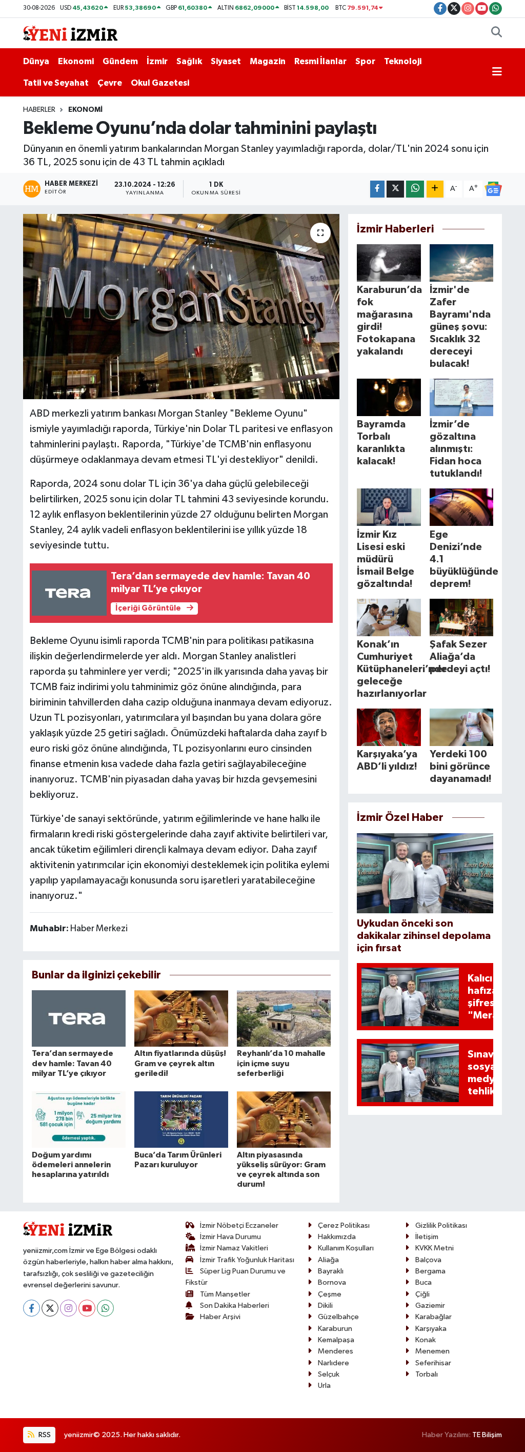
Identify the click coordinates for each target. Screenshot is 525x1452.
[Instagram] (68, 1308)
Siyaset (226, 61)
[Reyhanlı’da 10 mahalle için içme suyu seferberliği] (284, 1018)
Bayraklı (331, 1271)
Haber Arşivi (220, 1317)
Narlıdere (333, 1363)
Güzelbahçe (338, 1317)
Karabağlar (433, 1317)
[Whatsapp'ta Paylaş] (415, 189)
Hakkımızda (337, 1237)
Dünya (36, 61)
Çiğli (422, 1294)
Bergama (430, 1271)
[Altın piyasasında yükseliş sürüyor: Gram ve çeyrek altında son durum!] (284, 1119)
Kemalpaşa (336, 1340)
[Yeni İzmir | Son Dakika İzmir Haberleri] (70, 32)
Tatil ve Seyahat (56, 83)
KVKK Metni (434, 1248)
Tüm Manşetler (225, 1294)
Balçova (428, 1260)
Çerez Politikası (344, 1225)
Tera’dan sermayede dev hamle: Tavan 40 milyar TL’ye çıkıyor (72, 1063)
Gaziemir (430, 1305)
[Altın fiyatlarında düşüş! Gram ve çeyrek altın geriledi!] (181, 1018)
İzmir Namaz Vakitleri (234, 1248)
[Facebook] (31, 1308)
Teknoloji (402, 61)
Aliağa (328, 1260)
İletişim (426, 1237)
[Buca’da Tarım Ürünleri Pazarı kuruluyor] (181, 1119)
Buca (423, 1282)
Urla (324, 1385)
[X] (50, 1308)
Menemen (432, 1351)
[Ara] (496, 33)
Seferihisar (433, 1363)
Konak (425, 1340)
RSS (44, 1435)
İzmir (157, 61)
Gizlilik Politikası (441, 1225)
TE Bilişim (487, 1435)
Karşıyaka (431, 1328)
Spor (365, 61)
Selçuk (328, 1374)
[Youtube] (86, 1308)
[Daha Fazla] (435, 189)
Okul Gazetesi (160, 83)
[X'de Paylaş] (395, 189)
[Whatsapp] (105, 1308)
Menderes (335, 1351)
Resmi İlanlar (320, 61)
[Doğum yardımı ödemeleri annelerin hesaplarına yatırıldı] (79, 1119)
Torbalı (426, 1374)
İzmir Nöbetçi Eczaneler (239, 1225)
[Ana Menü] (497, 72)
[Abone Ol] (493, 189)
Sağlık (189, 61)
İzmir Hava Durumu (230, 1237)
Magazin (268, 61)
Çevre (109, 83)
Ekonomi (76, 61)
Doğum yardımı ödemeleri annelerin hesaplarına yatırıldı (71, 1165)
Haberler (39, 109)
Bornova (332, 1282)
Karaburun (335, 1328)
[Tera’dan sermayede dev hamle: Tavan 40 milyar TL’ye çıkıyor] (79, 1018)
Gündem (120, 61)
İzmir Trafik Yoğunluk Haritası (247, 1260)
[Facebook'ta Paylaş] (377, 189)
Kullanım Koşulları (346, 1248)
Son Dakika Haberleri (234, 1305)
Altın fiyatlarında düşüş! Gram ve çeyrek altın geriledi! (180, 1063)
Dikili (325, 1305)
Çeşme (329, 1294)
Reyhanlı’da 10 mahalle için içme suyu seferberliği (281, 1063)
